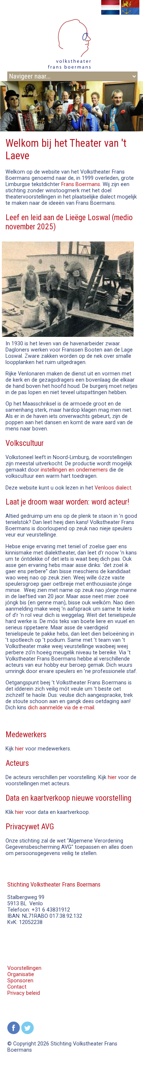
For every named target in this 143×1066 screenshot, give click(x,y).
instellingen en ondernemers (74, 470)
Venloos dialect (113, 488)
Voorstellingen (24, 968)
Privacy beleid (23, 993)
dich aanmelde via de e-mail (61, 708)
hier (19, 749)
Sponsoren (20, 981)
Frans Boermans (80, 184)
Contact (16, 987)
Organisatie (20, 974)
